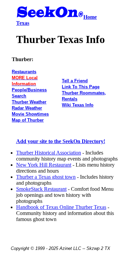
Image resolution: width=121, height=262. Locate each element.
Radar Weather (27, 108)
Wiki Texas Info (77, 104)
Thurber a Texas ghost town (46, 177)
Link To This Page (80, 86)
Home (90, 17)
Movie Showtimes (30, 114)
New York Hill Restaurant (43, 165)
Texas (22, 23)
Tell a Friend (75, 80)
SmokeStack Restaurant (41, 189)
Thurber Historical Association (48, 153)
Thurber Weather (29, 101)
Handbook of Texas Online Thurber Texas (61, 207)
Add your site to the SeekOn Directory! (60, 141)
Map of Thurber (28, 120)
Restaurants (24, 71)
